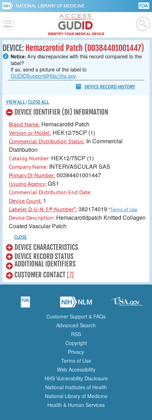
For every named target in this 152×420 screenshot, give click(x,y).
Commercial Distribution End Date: (50, 192)
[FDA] (144, 5)
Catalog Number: (29, 158)
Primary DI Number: (32, 175)
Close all (38, 102)
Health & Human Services (76, 404)
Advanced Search (76, 325)
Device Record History (109, 87)
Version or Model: (30, 132)
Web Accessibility (76, 369)
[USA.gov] (126, 304)
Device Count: (25, 200)
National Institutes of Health (76, 387)
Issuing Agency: (27, 183)
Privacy (76, 351)
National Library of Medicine (50, 5)
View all (16, 102)
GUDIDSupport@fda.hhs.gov (43, 75)
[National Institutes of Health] (9, 6)
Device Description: (32, 217)
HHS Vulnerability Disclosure (76, 378)
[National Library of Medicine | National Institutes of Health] (76, 304)
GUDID (76, 25)
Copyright (76, 342)
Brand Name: (24, 124)
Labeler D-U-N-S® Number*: (43, 209)
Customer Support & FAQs (76, 316)
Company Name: (28, 166)
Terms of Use (123, 209)
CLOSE (20, 237)
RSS (76, 334)
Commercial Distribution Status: (47, 141)
